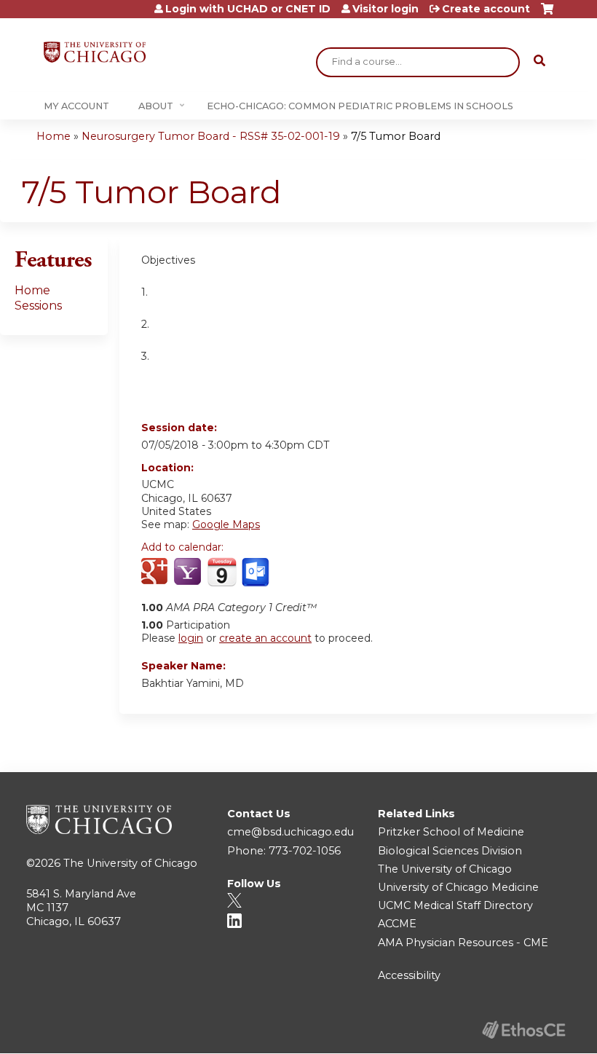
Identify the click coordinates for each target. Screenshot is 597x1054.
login (190, 638)
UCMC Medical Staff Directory (455, 905)
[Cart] (547, 14)
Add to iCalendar (222, 571)
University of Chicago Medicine (458, 887)
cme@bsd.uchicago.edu (290, 831)
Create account (486, 9)
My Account (76, 106)
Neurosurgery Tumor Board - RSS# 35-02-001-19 (211, 136)
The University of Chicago (130, 863)
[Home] (95, 52)
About (155, 106)
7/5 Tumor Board (395, 136)
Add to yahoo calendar (189, 572)
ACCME (397, 923)
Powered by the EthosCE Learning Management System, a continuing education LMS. (523, 1029)
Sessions (38, 305)
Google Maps (226, 524)
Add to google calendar (156, 572)
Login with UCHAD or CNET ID (248, 9)
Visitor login (385, 9)
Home (53, 136)
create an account (265, 638)
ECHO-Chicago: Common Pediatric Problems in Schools (360, 106)
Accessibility (409, 975)
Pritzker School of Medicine (451, 831)
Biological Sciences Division (450, 850)
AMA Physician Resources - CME (463, 942)
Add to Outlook (257, 572)
